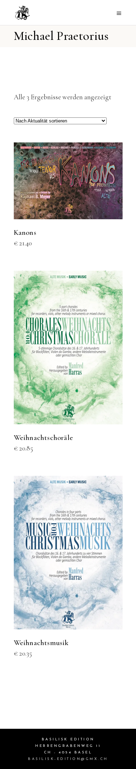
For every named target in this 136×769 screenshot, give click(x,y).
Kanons (25, 232)
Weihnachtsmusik (41, 642)
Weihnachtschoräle (43, 437)
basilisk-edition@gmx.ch (68, 759)
